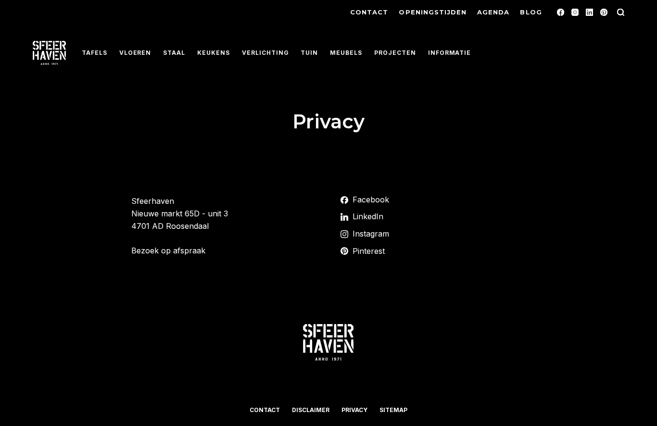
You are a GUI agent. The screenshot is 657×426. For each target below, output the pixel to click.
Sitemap (393, 409)
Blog (531, 12)
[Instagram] (575, 12)
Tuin (309, 52)
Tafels (94, 52)
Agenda (493, 12)
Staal (174, 52)
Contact (369, 12)
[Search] (620, 12)
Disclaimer (310, 409)
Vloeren (135, 52)
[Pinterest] (603, 12)
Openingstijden (433, 12)
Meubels (346, 52)
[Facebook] (560, 12)
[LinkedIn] (589, 12)
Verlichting (265, 52)
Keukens (213, 52)
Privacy (354, 409)
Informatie (449, 52)
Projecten (395, 52)
